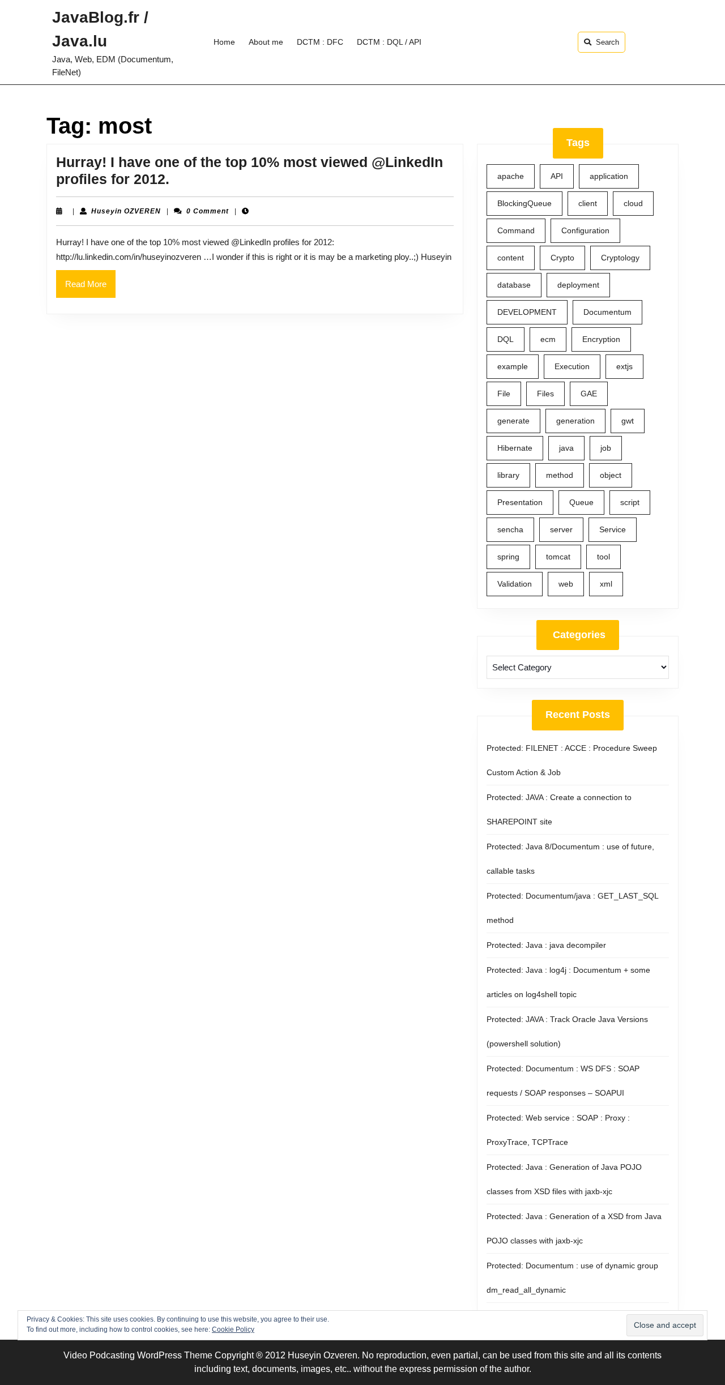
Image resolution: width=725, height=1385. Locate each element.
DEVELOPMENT (527, 312)
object (610, 475)
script (629, 502)
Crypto (562, 257)
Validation (514, 583)
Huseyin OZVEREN (126, 211)
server (561, 529)
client (587, 203)
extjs (624, 366)
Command (516, 230)
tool (603, 556)
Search (607, 42)
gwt (627, 420)
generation (575, 420)
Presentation (520, 502)
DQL (505, 339)
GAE (589, 393)
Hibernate (514, 447)
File (503, 393)
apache (510, 176)
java (566, 447)
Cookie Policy (233, 1329)
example (512, 366)
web (565, 583)
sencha (510, 529)
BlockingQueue (524, 203)
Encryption (601, 339)
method (559, 475)
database (514, 284)
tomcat (558, 556)
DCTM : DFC (320, 41)
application (609, 176)
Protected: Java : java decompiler (546, 945)
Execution (572, 366)
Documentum (607, 312)
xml (606, 583)
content (510, 257)
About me (266, 41)
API (557, 176)
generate (513, 420)
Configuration (585, 230)
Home (224, 41)
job (605, 447)
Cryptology (620, 257)
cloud (633, 203)
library (508, 475)
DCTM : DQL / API (389, 41)
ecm (548, 339)
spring (508, 556)
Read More (90, 288)
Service (612, 529)
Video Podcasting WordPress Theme (137, 1355)
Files (545, 393)
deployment (578, 284)
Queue (581, 502)
